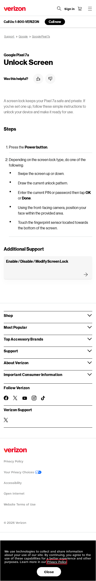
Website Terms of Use (20, 504)
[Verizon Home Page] (15, 8)
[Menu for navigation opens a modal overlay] (90, 8)
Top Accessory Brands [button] (23, 339)
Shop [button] (8, 315)
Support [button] (11, 351)
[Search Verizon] (59, 8)
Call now (55, 22)
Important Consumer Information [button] (33, 374)
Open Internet (14, 493)
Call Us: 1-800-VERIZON (21, 21)
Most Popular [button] (15, 327)
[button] (38, 79)
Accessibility (13, 483)
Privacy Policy (13, 461)
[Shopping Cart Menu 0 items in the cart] (80, 8)
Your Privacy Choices (19, 472)
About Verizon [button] (16, 362)
